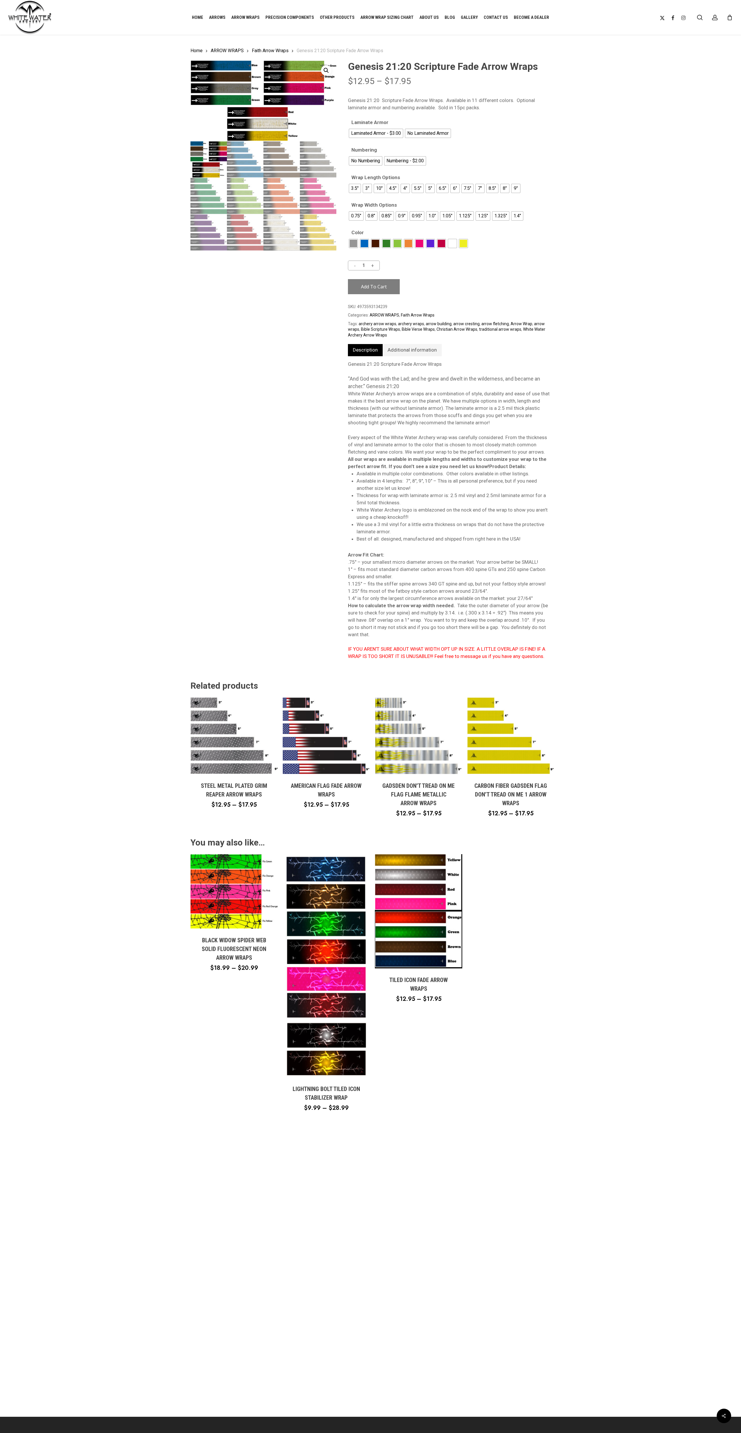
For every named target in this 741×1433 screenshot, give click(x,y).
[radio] (376, 133)
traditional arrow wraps (500, 329)
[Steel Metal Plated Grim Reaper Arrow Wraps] (234, 735)
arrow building (439, 323)
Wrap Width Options (374, 205)
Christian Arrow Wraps (456, 329)
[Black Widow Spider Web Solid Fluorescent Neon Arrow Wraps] (234, 891)
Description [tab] (365, 350)
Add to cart (374, 286)
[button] (326, 70)
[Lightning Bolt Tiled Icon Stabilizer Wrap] (326, 965)
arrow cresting (466, 323)
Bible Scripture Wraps (380, 329)
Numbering (364, 150)
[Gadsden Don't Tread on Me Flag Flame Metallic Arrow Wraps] (418, 735)
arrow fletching (495, 323)
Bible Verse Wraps (418, 329)
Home (196, 50)
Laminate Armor (369, 122)
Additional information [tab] (412, 350)
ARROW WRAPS (227, 50)
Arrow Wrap (521, 323)
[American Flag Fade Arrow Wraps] (326, 735)
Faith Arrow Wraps (270, 50)
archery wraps (411, 323)
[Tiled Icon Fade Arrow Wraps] (418, 911)
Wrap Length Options (375, 177)
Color (357, 232)
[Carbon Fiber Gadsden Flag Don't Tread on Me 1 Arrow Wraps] (511, 735)
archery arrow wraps (377, 323)
